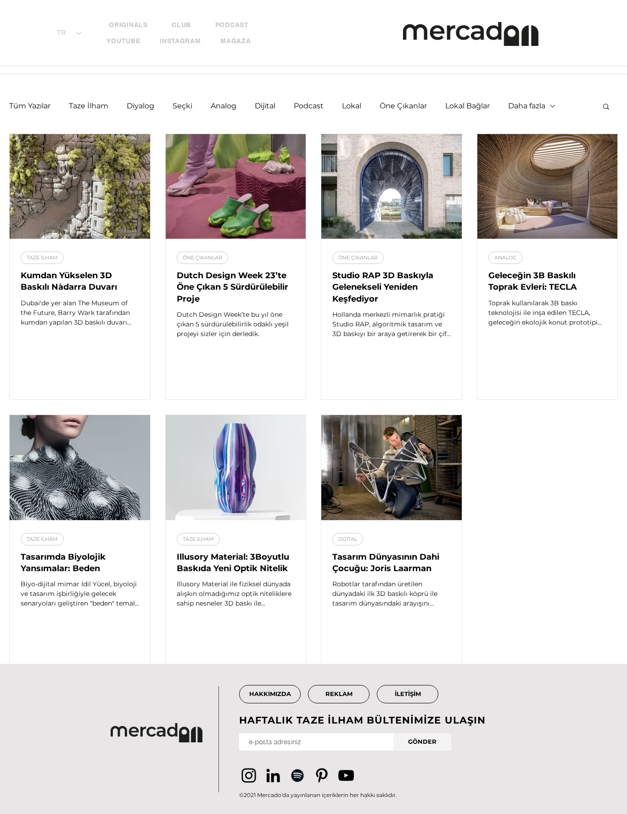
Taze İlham (88, 105)
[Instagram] (248, 775)
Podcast (309, 105)
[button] (606, 107)
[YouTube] (346, 775)
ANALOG (505, 257)
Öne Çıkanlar (403, 105)
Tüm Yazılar (29, 105)
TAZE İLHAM (42, 257)
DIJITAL (347, 539)
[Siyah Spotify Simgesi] (297, 775)
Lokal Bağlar (467, 105)
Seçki (182, 105)
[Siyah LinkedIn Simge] (273, 775)
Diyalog (140, 105)
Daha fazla (526, 105)
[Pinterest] (321, 775)
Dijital (265, 105)
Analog (223, 105)
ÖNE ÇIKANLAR (202, 257)
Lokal (351, 105)
